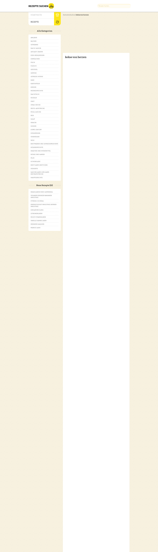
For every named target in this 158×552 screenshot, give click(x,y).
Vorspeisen (35, 137)
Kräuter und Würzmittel (41, 151)
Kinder (33, 87)
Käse (32, 80)
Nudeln (34, 98)
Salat (33, 119)
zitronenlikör (36, 213)
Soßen (33, 126)
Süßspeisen (35, 133)
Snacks (33, 122)
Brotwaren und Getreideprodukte (44, 144)
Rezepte (35, 22)
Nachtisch (35, 94)
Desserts (34, 168)
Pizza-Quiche (36, 112)
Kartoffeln (35, 83)
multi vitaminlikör (38, 217)
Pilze (32, 158)
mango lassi (35, 227)
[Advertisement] (81, 32)
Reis (32, 115)
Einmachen (35, 59)
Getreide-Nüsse (37, 76)
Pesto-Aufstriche (38, 108)
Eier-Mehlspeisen (37, 55)
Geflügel (34, 69)
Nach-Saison (36, 48)
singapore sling (37, 210)
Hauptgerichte (37, 177)
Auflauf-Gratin (37, 52)
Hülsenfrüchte (37, 147)
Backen (72, 15)
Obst (32, 101)
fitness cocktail (37, 201)
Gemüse (34, 73)
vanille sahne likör (38, 220)
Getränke (34, 44)
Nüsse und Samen (38, 154)
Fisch (33, 62)
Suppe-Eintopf (36, 129)
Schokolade (35, 161)
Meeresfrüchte (37, 90)
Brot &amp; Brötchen (39, 165)
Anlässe (34, 37)
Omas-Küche (35, 105)
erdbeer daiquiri (37, 224)
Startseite (36, 15)
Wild (32, 140)
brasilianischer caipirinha (42, 192)
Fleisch (34, 66)
